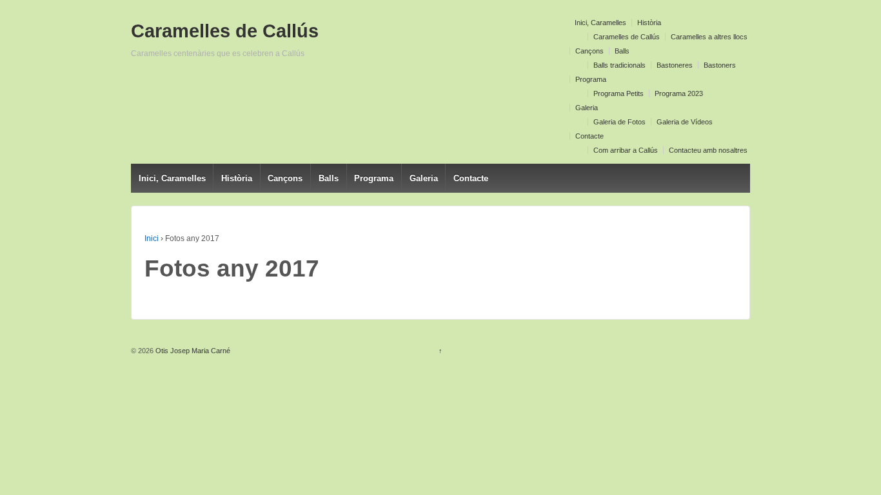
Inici (151, 238)
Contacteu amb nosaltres (708, 150)
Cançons (589, 51)
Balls (622, 51)
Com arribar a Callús (625, 150)
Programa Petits (618, 93)
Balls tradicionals (619, 65)
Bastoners (720, 65)
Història (649, 22)
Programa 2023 (679, 93)
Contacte (589, 136)
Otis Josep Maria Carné (191, 350)
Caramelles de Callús (626, 37)
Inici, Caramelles (600, 22)
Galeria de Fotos (619, 122)
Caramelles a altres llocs (709, 37)
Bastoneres (675, 65)
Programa (590, 79)
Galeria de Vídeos (685, 122)
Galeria (586, 108)
